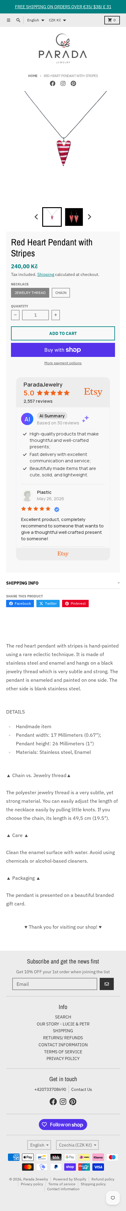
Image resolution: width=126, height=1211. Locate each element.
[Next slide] (89, 217)
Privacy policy (32, 1184)
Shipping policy (93, 1184)
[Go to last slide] (36, 217)
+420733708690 (50, 1089)
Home (33, 76)
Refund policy (102, 1179)
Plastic (44, 492)
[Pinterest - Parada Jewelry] (73, 83)
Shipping (45, 274)
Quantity (19, 306)
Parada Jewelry (35, 1179)
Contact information (63, 1189)
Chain (60, 292)
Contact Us (81, 1089)
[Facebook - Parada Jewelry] (53, 83)
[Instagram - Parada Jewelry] (63, 83)
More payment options (63, 363)
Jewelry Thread (30, 292)
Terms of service (62, 1184)
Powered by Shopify (69, 1179)
